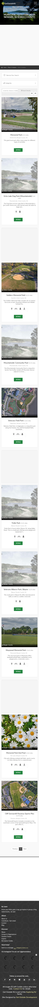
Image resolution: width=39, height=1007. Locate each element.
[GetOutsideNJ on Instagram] (29, 979)
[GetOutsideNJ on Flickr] (19, 979)
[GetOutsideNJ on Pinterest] (14, 979)
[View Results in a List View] (31, 93)
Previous (15, 849)
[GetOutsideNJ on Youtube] (24, 979)
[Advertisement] (19, 45)
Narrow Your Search (12, 75)
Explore (4, 938)
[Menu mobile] (35, 2)
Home (5, 67)
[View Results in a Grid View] (35, 93)
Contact (4, 923)
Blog (3, 925)
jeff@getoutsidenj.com (22, 947)
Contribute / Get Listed (9, 921)
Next (25, 849)
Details (18, 150)
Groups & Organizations (9, 934)
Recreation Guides (7, 941)
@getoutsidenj (25, 951)
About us (4, 918)
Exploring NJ (31, 992)
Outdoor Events (6, 936)
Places (3, 932)
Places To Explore (12, 67)
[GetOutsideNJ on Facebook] (5, 979)
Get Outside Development (26, 997)
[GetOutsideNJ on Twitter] (10, 979)
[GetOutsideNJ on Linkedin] (34, 979)
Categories (8, 83)
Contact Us (17, 989)
